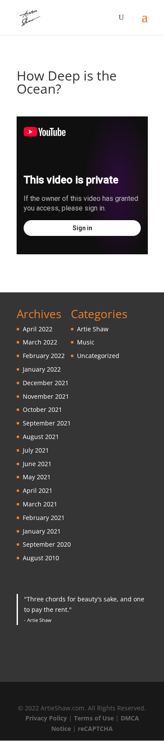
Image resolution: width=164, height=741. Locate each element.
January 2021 (42, 531)
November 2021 (46, 396)
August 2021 (41, 436)
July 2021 (36, 450)
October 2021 (42, 409)
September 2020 (47, 544)
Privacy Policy (46, 718)
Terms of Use (94, 718)
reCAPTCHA (95, 728)
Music (85, 342)
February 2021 (44, 517)
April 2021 (37, 490)
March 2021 (40, 504)
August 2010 (41, 558)
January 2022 (42, 369)
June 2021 (37, 464)
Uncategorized (98, 355)
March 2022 (40, 342)
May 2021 (37, 477)
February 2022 (44, 355)
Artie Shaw (92, 329)
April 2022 (37, 329)
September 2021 (47, 423)
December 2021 (46, 383)
